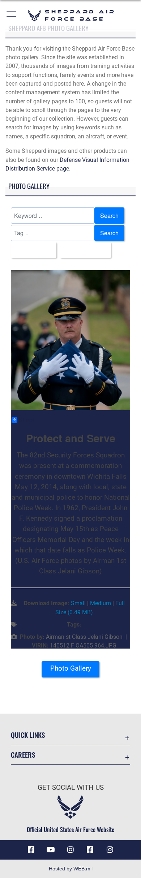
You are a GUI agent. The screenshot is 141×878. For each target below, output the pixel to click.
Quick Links (28, 734)
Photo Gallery (70, 668)
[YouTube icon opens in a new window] (51, 849)
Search (109, 215)
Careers (23, 754)
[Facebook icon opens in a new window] (31, 849)
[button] (12, 15)
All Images (31, 250)
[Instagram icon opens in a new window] (70, 849)
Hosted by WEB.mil (71, 868)
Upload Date (83, 250)
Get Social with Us (71, 787)
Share (26, 420)
